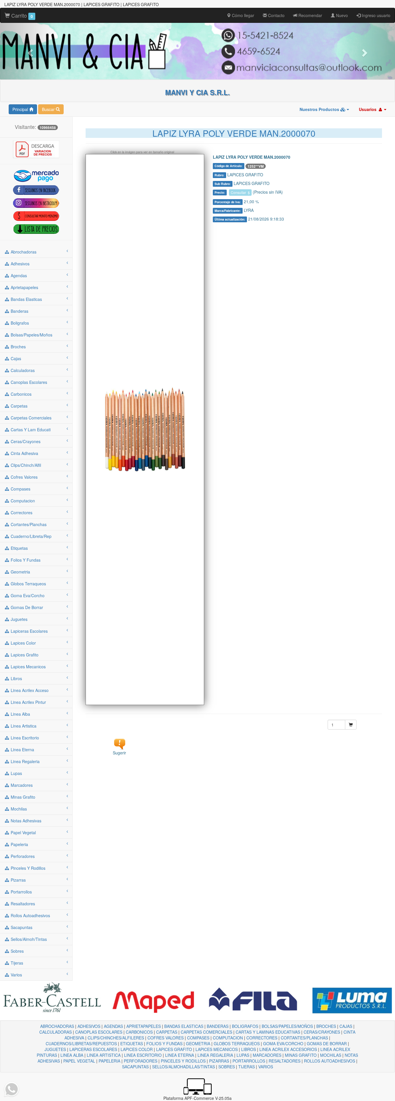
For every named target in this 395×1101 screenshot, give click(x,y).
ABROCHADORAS (57, 1026)
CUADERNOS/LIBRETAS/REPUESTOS (81, 1043)
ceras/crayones (25, 441)
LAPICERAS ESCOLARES (93, 1049)
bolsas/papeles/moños (31, 335)
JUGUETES (55, 1049)
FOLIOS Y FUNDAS (164, 1043)
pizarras (18, 880)
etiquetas (19, 548)
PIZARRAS (219, 1061)
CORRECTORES (261, 1038)
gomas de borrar (26, 607)
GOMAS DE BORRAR (327, 1043)
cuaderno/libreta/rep (30, 536)
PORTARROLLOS (248, 1061)
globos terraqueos (28, 583)
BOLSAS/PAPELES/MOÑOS (287, 1026)
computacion (22, 501)
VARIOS (265, 1066)
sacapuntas (21, 927)
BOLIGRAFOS (245, 1026)
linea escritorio (24, 738)
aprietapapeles (24, 287)
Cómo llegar (242, 15)
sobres (17, 951)
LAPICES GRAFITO (174, 1049)
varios (16, 975)
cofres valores (24, 477)
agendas (18, 275)
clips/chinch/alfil (25, 465)
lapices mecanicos (28, 666)
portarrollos (21, 892)
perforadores (22, 856)
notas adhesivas (25, 821)
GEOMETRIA (198, 1043)
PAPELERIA (109, 1061)
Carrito (21, 15)
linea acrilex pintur (28, 702)
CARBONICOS (139, 1032)
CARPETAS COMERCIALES (206, 1032)
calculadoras (22, 370)
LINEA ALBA (71, 1055)
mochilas (18, 809)
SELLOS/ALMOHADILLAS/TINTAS (183, 1066)
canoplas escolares (28, 382)
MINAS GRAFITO (301, 1055)
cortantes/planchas (28, 524)
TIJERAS (246, 1066)
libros (16, 678)
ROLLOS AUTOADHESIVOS (329, 1061)
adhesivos (19, 264)
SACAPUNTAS (135, 1066)
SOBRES (226, 1066)
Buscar (49, 109)
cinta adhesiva (24, 453)
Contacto (276, 15)
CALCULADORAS (55, 1032)
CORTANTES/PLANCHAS (304, 1038)
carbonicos (21, 394)
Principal (20, 109)
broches (18, 346)
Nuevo (341, 15)
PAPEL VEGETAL (79, 1061)
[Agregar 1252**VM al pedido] (351, 725)
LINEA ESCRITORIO (143, 1055)
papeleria (19, 844)
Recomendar (309, 15)
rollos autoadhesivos (30, 915)
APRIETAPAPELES (143, 1026)
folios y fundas (25, 560)
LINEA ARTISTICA (104, 1055)
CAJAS (345, 1026)
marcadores (21, 785)
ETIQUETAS (131, 1043)
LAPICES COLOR (137, 1049)
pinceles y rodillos (27, 868)
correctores (21, 512)
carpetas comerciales (30, 418)
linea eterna (22, 749)
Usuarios (368, 109)
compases (20, 489)
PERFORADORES (140, 1061)
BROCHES (326, 1026)
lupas (16, 773)
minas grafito (22, 797)
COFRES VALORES (165, 1038)
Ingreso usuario (375, 15)
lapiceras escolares (29, 631)
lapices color (23, 643)
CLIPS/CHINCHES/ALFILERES (116, 1038)
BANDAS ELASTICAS (183, 1026)
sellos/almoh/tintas (28, 939)
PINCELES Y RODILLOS (183, 1061)
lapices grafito (24, 655)
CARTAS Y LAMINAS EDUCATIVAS (268, 1032)
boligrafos (19, 323)
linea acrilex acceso (29, 690)
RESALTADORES (284, 1061)
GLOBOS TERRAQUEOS (237, 1043)
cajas (15, 358)
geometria (20, 572)
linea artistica (23, 726)
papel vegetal (23, 832)
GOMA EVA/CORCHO (283, 1043)
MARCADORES (267, 1055)
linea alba (20, 714)
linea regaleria (25, 761)
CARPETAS (166, 1032)
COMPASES (198, 1038)
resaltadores (22, 903)
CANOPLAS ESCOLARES (98, 1032)
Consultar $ (240, 192)
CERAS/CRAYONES (322, 1032)
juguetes (18, 619)
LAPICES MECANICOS (216, 1049)
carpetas (18, 406)
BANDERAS (217, 1026)
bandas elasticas (26, 299)
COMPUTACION (228, 1038)
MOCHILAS (330, 1055)
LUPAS (243, 1055)
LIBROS (248, 1049)
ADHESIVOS (88, 1026)
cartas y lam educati (30, 429)
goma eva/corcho (27, 595)
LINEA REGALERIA (215, 1055)
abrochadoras (23, 252)
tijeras (16, 963)
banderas (19, 311)
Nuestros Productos (320, 109)
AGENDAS (113, 1026)
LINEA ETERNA (179, 1055)
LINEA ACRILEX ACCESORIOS (288, 1049)
